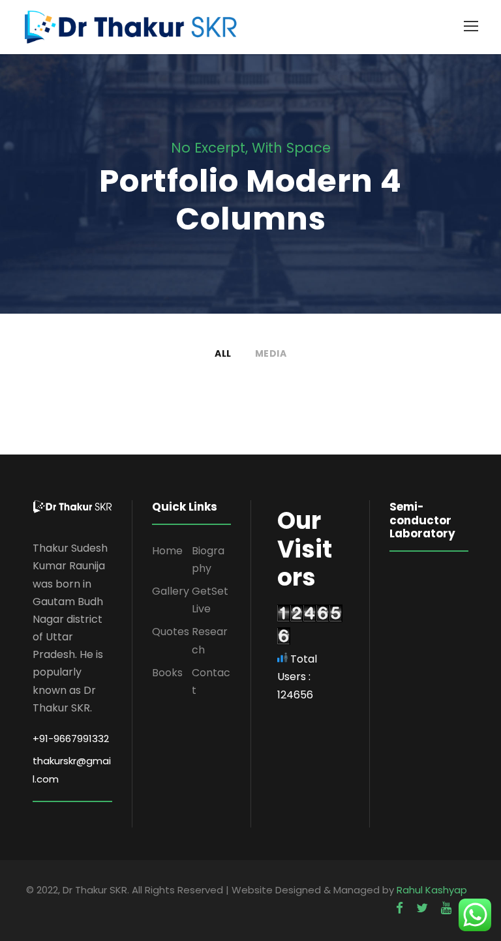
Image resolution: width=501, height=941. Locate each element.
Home (167, 550)
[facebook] (399, 908)
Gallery (170, 591)
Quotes (170, 631)
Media (271, 353)
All (223, 353)
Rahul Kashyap (432, 890)
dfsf (36, 420)
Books (167, 672)
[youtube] (446, 908)
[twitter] (422, 908)
